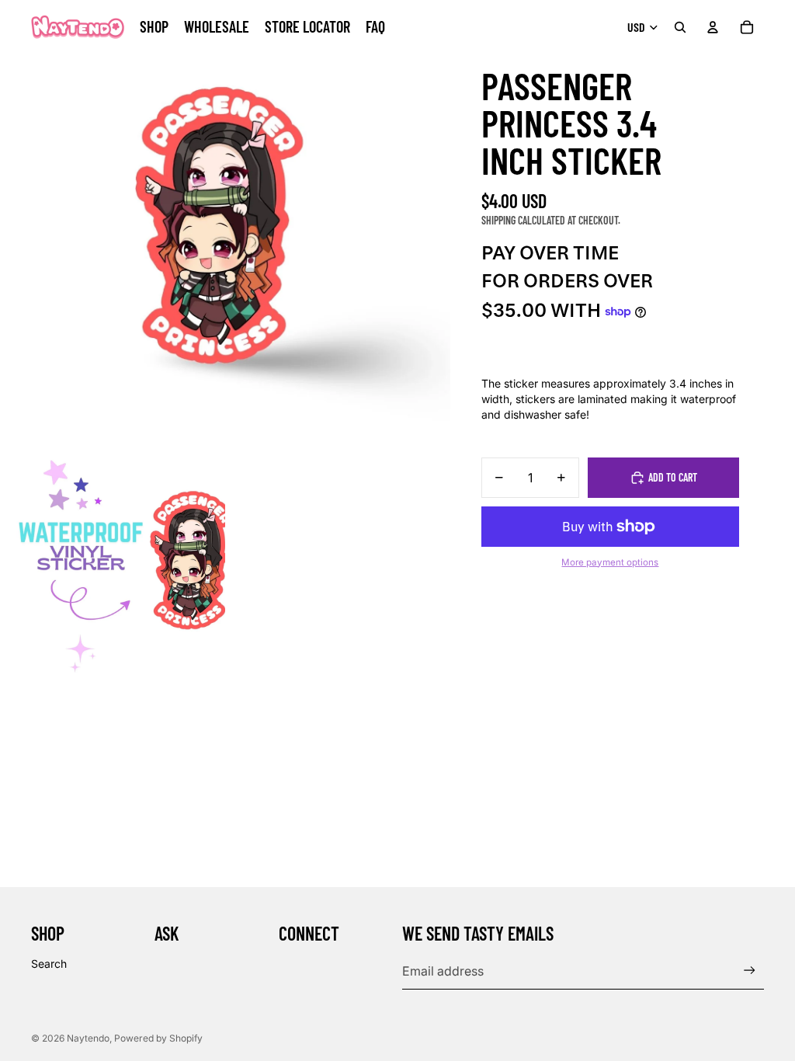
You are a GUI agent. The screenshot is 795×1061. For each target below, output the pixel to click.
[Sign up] (749, 970)
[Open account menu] (713, 27)
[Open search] (680, 27)
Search (49, 963)
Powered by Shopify (158, 1038)
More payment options (609, 562)
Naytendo (88, 1038)
